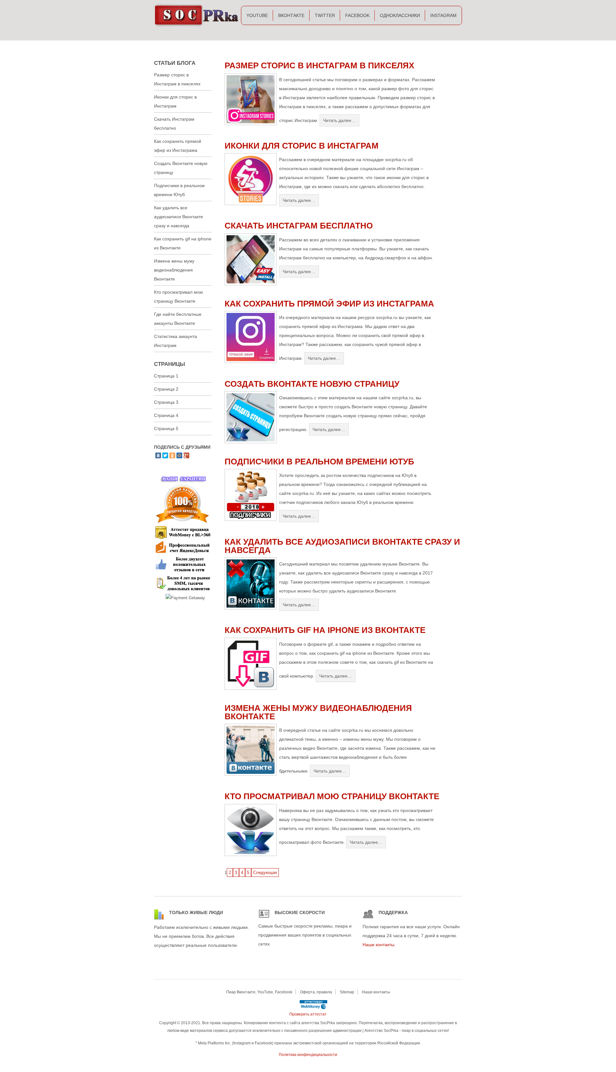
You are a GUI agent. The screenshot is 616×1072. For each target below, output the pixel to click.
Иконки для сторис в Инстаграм (302, 146)
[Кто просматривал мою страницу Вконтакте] (251, 854)
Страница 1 (166, 375)
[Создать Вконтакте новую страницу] (251, 441)
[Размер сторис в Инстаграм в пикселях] (251, 123)
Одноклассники (400, 15)
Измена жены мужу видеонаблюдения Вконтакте (318, 712)
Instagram (443, 15)
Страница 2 (166, 389)
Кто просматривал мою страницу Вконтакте (332, 796)
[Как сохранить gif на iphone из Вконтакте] (251, 688)
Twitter (325, 15)
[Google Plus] (186, 455)
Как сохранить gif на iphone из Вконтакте (325, 630)
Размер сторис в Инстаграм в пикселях (319, 65)
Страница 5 (166, 428)
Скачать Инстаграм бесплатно (299, 225)
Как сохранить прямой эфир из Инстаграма (329, 303)
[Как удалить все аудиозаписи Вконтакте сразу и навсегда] (251, 608)
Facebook (357, 15)
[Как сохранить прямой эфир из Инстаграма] (251, 361)
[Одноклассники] (172, 455)
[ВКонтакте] (158, 455)
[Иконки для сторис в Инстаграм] (251, 203)
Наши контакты (378, 944)
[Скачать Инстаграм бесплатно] (251, 283)
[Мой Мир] (179, 455)
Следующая (265, 872)
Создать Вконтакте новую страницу (312, 384)
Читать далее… (339, 120)
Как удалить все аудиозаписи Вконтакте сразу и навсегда (342, 546)
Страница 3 (166, 402)
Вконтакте (291, 15)
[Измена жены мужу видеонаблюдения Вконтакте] (251, 774)
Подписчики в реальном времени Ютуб (319, 461)
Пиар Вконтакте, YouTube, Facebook (259, 992)
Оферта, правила (316, 992)
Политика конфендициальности (308, 1054)
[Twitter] (165, 455)
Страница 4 (166, 415)
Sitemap (347, 992)
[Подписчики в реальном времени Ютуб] (251, 519)
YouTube (257, 15)
